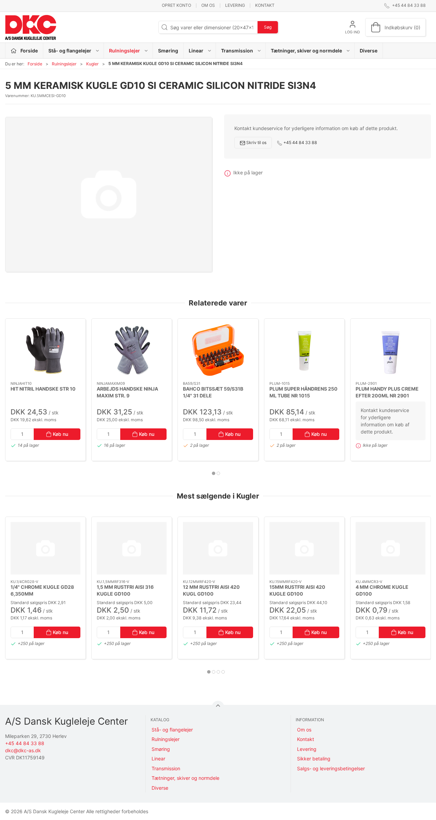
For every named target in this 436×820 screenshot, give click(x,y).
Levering (235, 5)
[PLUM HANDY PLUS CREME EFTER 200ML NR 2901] (390, 350)
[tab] (213, 473)
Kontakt (265, 5)
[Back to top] (218, 707)
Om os (208, 5)
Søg (267, 27)
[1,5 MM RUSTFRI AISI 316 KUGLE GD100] (132, 548)
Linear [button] (196, 50)
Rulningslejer (64, 63)
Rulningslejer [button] (124, 50)
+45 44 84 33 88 (299, 142)
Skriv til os (255, 142)
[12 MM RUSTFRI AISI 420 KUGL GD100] (218, 548)
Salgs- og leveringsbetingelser (331, 768)
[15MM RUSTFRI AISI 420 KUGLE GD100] (304, 548)
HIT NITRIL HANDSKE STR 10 (43, 389)
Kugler (92, 63)
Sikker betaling (313, 758)
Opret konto (176, 5)
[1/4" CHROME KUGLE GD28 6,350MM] (45, 548)
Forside (35, 63)
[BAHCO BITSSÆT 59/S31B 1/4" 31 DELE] (218, 350)
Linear (158, 758)
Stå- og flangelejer (172, 729)
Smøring (168, 50)
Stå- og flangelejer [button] (69, 50)
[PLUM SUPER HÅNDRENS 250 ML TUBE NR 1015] (304, 350)
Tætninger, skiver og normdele (185, 778)
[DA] (30, 27)
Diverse (368, 50)
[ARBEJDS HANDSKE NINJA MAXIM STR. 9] (132, 350)
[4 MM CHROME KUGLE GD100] (390, 548)
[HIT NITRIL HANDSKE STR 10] (45, 350)
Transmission (166, 768)
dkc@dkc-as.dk (23, 750)
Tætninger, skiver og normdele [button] (306, 50)
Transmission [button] (237, 50)
